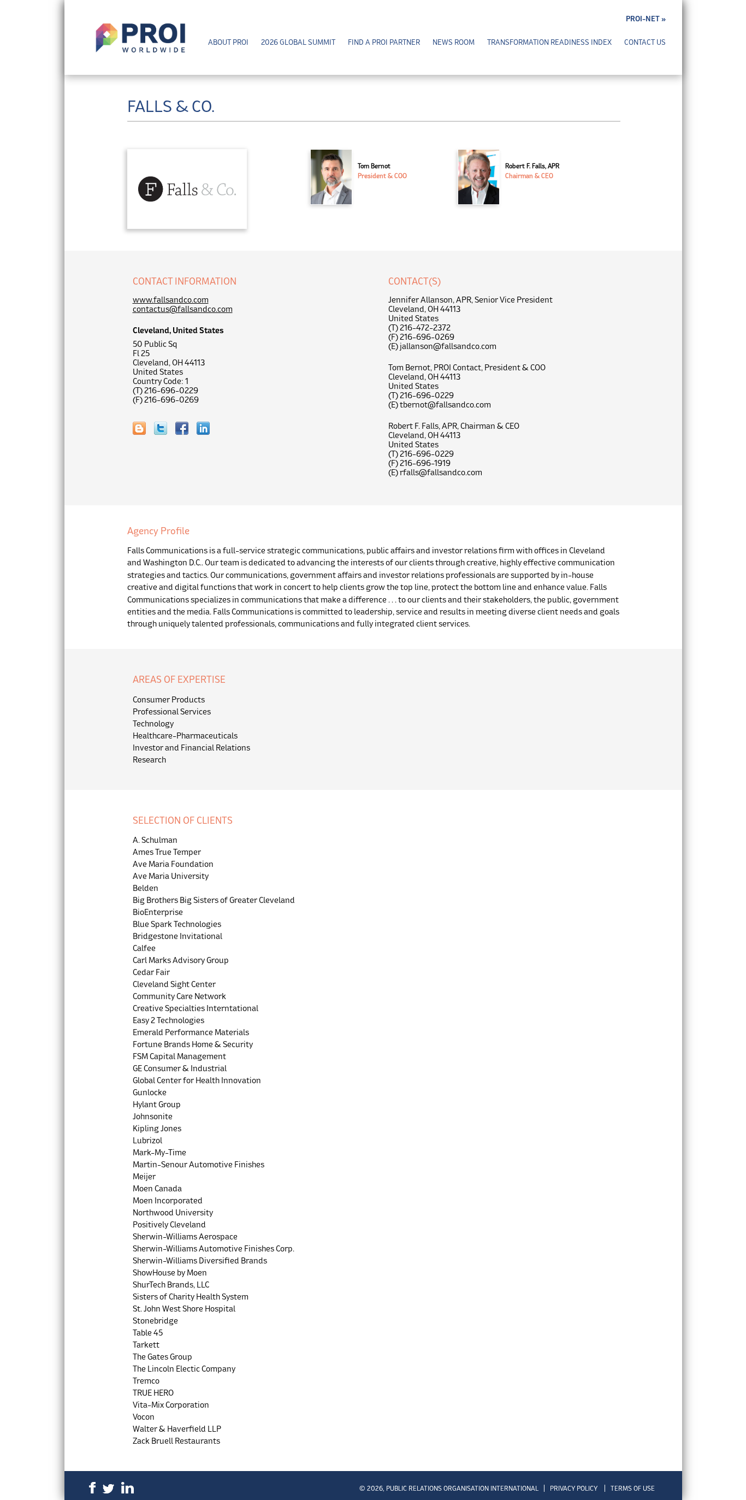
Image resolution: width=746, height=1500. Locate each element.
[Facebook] (186, 429)
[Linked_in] (207, 429)
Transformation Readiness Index (549, 42)
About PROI (228, 42)
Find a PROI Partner (384, 42)
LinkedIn (127, 1487)
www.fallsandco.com (171, 299)
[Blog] (143, 429)
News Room (454, 42)
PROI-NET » (646, 19)
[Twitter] (164, 429)
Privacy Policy (573, 1488)
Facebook (92, 1487)
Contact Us (645, 42)
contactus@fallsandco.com (183, 309)
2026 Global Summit (298, 42)
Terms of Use (633, 1488)
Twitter (108, 1488)
